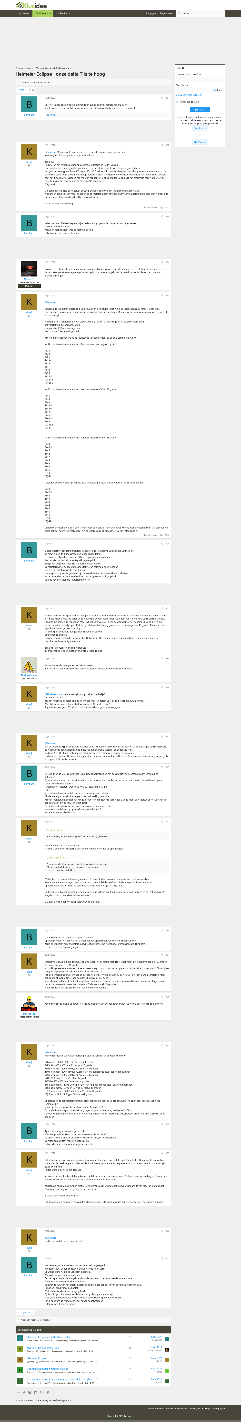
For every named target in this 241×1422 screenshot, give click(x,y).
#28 (167, 658)
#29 (167, 687)
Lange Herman (155, 1350)
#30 (167, 736)
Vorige (22, 90)
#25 (167, 295)
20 (86, 1372)
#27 (167, 608)
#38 (167, 1153)
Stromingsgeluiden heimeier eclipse (47, 1368)
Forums (43, 13)
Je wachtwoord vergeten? (189, 95)
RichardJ (158, 1372)
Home (26, 13)
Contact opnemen (155, 1408)
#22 (167, 145)
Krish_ (32, 1351)
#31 (167, 767)
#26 (167, 543)
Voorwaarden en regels (177, 1408)
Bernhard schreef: (55, 830)
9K (93, 1383)
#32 (167, 821)
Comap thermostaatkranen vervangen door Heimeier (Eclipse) (62, 1379)
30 (86, 1362)
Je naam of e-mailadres (188, 74)
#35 (167, 997)
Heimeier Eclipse (37, 1358)
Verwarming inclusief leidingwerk (72, 1341)
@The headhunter (54, 694)
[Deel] (162, 98)
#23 (167, 216)
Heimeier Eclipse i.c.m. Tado (43, 1347)
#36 (167, 1045)
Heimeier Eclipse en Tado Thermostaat (49, 1337)
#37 (167, 1124)
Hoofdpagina (218, 1408)
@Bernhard (50, 152)
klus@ (32, 1362)
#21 (167, 98)
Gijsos (32, 1372)
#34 (167, 955)
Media (63, 13)
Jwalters (32, 1383)
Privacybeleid (196, 1408)
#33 (167, 930)
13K (92, 1372)
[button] (50, 13)
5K (92, 1362)
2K (92, 1351)
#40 (167, 1258)
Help (207, 1408)
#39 (167, 1231)
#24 (167, 262)
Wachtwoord (182, 85)
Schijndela (33, 1341)
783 (96, 1341)
